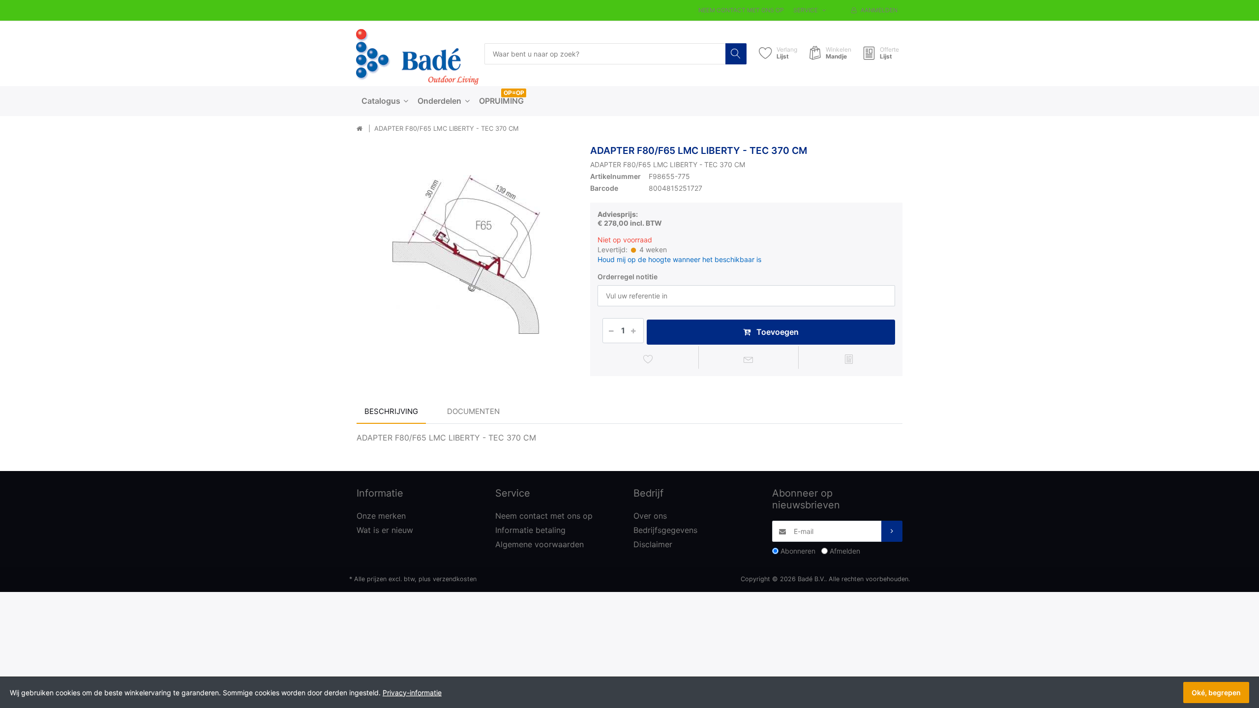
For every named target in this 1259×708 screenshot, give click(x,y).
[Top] (359, 129)
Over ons (650, 516)
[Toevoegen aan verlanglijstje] (648, 359)
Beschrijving (391, 411)
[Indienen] (891, 531)
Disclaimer (652, 544)
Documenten (473, 411)
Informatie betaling (530, 530)
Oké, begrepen (1216, 692)
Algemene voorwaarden (539, 544)
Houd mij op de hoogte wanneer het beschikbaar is (679, 259)
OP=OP (514, 92)
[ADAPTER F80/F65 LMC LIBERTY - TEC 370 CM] (466, 254)
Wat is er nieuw (385, 530)
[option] (466, 254)
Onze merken (381, 516)
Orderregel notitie (628, 276)
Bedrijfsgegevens (665, 530)
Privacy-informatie (412, 692)
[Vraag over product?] (749, 359)
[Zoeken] (736, 53)
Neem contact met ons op (741, 10)
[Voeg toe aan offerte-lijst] (849, 359)
